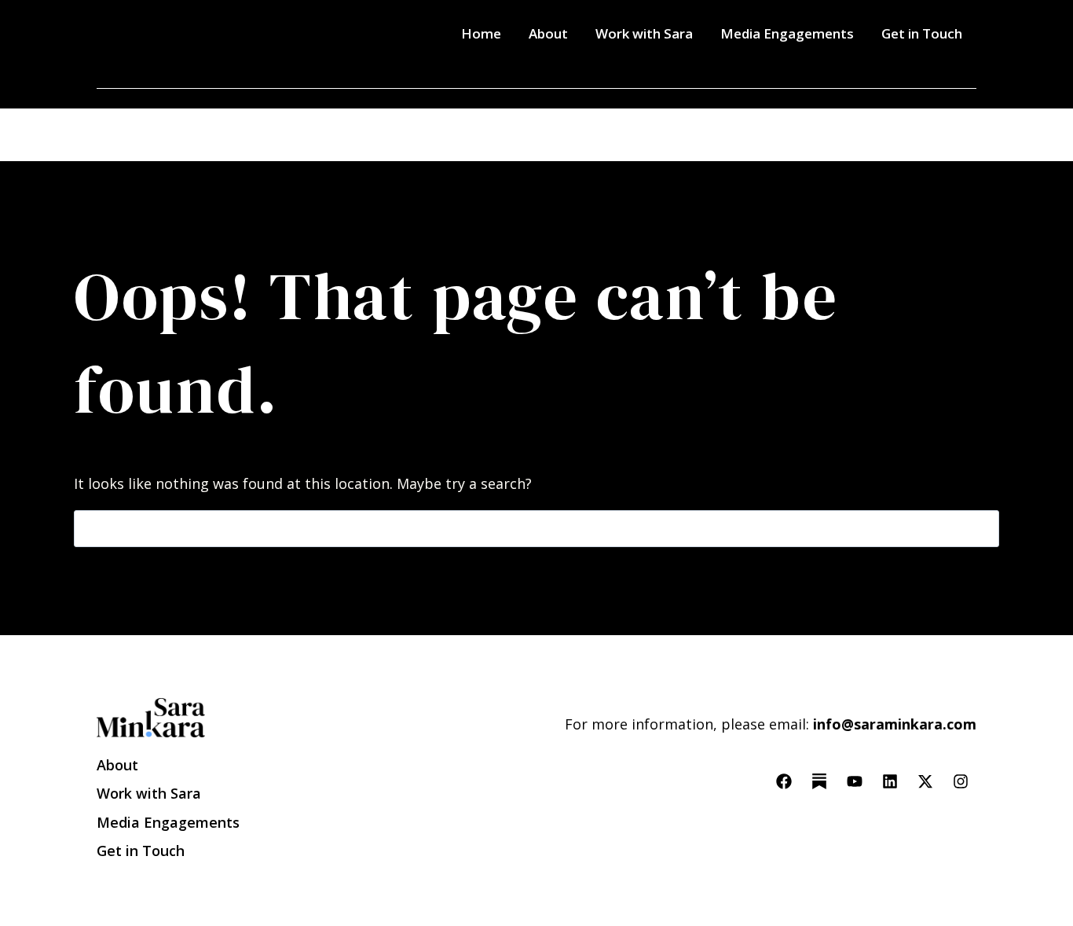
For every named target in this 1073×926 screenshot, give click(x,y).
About (548, 33)
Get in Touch (921, 33)
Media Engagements (787, 33)
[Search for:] (536, 528)
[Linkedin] (890, 781)
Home (481, 33)
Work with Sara (644, 33)
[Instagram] (960, 781)
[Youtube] (854, 781)
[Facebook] (784, 781)
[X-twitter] (925, 781)
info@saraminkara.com (894, 724)
